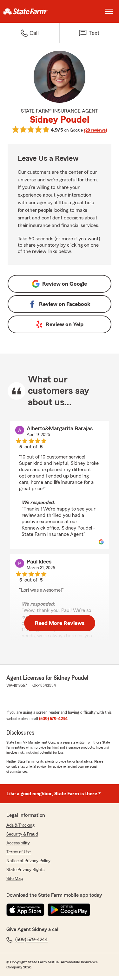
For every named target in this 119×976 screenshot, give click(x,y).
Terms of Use (18, 852)
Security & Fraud (22, 834)
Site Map (14, 878)
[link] (30, 11)
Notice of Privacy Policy (28, 861)
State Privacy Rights (25, 870)
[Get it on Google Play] (69, 909)
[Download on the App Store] (25, 909)
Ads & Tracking (20, 825)
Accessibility (18, 843)
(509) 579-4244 (53, 719)
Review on (64, 284)
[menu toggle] (108, 11)
